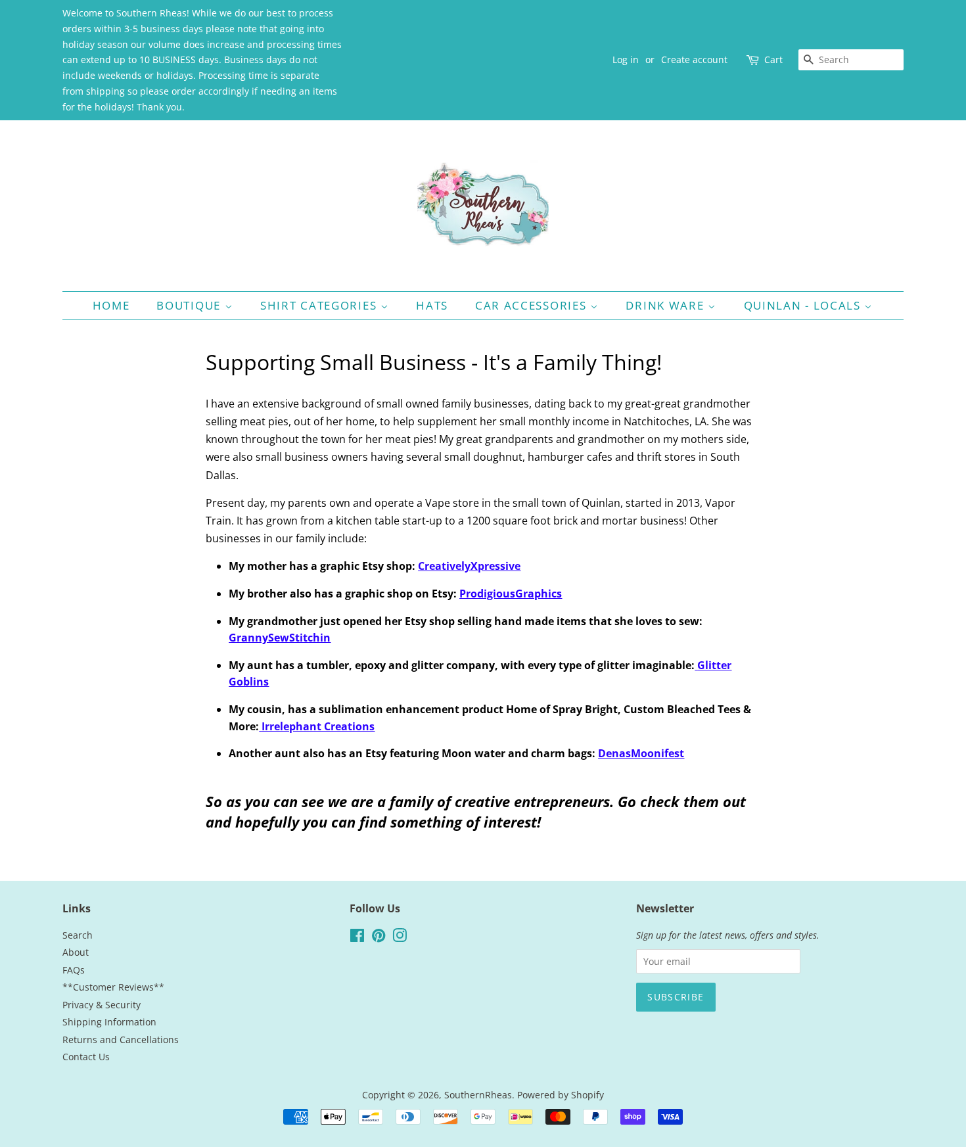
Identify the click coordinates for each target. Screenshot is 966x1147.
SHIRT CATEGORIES (320, 305)
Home (111, 305)
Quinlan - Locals (804, 305)
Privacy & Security (101, 1004)
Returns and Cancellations (120, 1039)
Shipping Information (109, 1022)
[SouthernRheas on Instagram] (399, 937)
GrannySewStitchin (280, 637)
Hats (432, 305)
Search (77, 935)
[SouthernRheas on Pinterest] (378, 937)
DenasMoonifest (641, 753)
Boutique (190, 305)
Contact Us (86, 1056)
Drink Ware (667, 305)
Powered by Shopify (560, 1094)
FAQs (73, 970)
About (75, 952)
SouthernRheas (478, 1094)
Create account (694, 59)
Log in (625, 59)
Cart (773, 59)
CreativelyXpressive (469, 566)
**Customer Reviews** (113, 987)
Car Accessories (532, 305)
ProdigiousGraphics (510, 593)
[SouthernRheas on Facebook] (357, 937)
